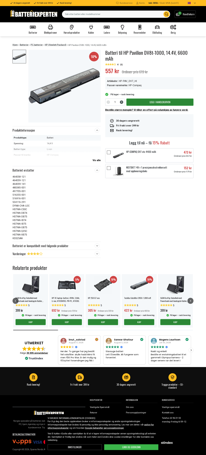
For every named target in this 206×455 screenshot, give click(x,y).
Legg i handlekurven (160, 102)
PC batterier (37, 45)
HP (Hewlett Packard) (55, 45)
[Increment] (121, 102)
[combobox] (116, 14)
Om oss (130, 407)
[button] (189, 3)
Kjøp (31, 322)
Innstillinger (75, 447)
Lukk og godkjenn (131, 447)
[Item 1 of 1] (65, 86)
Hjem (15, 45)
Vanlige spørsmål (171, 407)
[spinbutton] (115, 102)
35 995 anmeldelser (37, 353)
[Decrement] (108, 102)
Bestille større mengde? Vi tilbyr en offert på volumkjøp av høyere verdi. (146, 109)
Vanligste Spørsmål (99, 407)
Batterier (24, 45)
